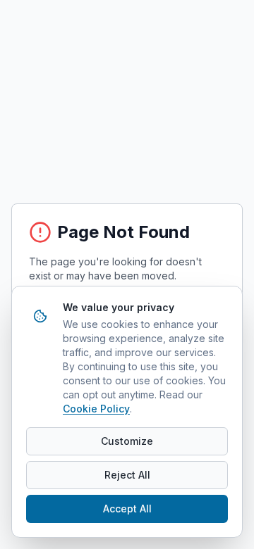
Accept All (127, 509)
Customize (127, 441)
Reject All (127, 475)
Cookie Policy (96, 409)
